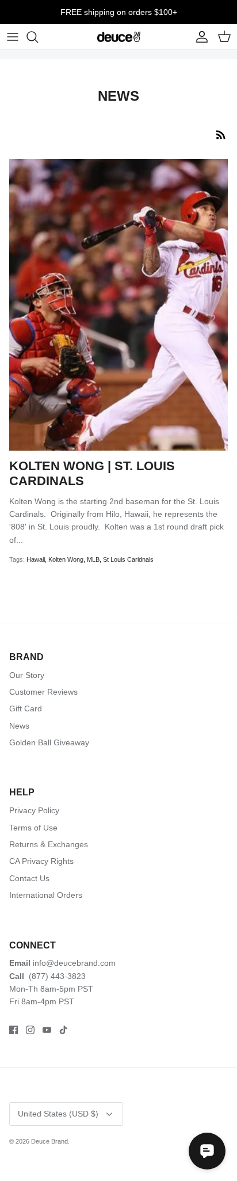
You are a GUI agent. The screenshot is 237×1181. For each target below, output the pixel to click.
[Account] (199, 36)
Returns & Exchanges (48, 844)
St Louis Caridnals (128, 559)
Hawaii (35, 559)
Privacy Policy (34, 810)
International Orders (45, 895)
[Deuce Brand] (118, 37)
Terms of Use (33, 827)
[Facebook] (13, 1030)
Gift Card (25, 708)
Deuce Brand (49, 1141)
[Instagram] (30, 1030)
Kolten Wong (65, 559)
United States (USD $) (58, 1113)
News (19, 725)
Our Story (26, 675)
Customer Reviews (43, 691)
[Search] (38, 36)
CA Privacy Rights (41, 861)
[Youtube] (47, 1030)
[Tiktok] (63, 1030)
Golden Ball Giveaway (49, 742)
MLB (93, 559)
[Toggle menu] (12, 36)
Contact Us (29, 878)
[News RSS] (221, 135)
